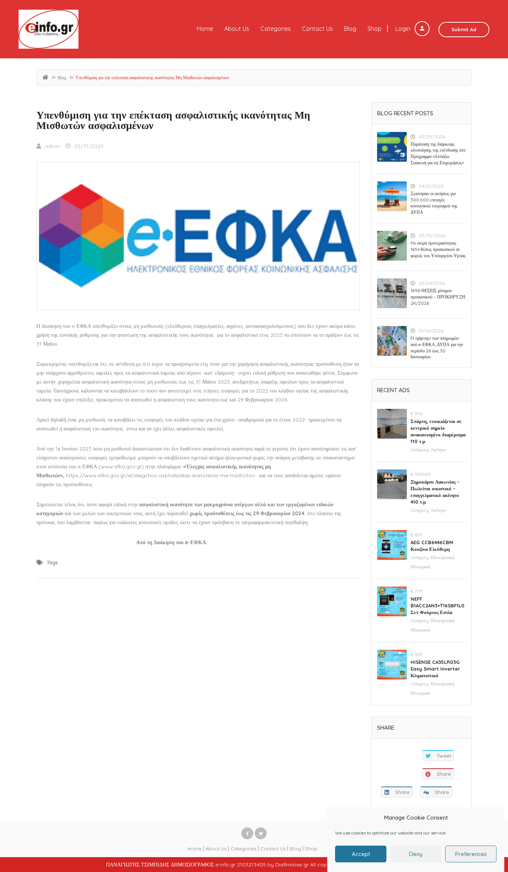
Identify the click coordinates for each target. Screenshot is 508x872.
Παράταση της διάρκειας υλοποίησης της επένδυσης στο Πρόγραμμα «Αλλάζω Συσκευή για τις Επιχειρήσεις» (438, 153)
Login (403, 28)
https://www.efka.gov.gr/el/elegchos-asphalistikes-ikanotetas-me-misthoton (160, 475)
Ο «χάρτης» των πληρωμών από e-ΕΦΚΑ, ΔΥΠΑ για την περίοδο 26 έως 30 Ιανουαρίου (437, 347)
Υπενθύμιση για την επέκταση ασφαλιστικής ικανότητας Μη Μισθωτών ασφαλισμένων (173, 120)
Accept (361, 854)
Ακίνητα (438, 449)
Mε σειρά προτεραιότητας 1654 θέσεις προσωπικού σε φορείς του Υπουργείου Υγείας (438, 249)
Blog (350, 28)
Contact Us (317, 28)
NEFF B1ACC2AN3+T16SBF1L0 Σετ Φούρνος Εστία (437, 605)
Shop (374, 28)
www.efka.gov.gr (121, 466)
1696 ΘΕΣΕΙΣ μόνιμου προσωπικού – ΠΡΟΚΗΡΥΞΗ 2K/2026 (438, 297)
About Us (236, 28)
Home (205, 28)
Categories (275, 28)
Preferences (471, 854)
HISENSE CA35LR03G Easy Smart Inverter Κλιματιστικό (435, 668)
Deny (415, 854)
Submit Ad (463, 29)
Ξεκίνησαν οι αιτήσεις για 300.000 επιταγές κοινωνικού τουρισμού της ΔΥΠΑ (434, 203)
